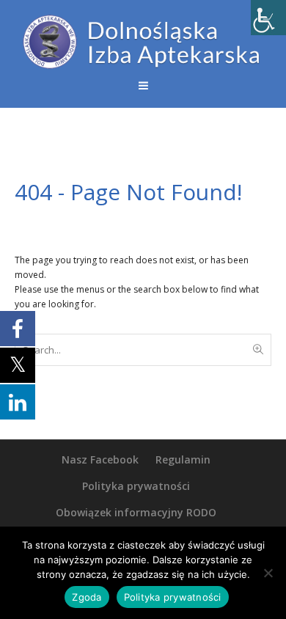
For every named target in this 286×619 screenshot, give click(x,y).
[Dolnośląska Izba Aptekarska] (143, 42)
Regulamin (182, 459)
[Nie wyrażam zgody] (267, 572)
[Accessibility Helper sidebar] (268, 17)
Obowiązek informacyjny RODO (136, 512)
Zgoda (86, 597)
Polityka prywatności (136, 486)
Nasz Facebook (100, 459)
